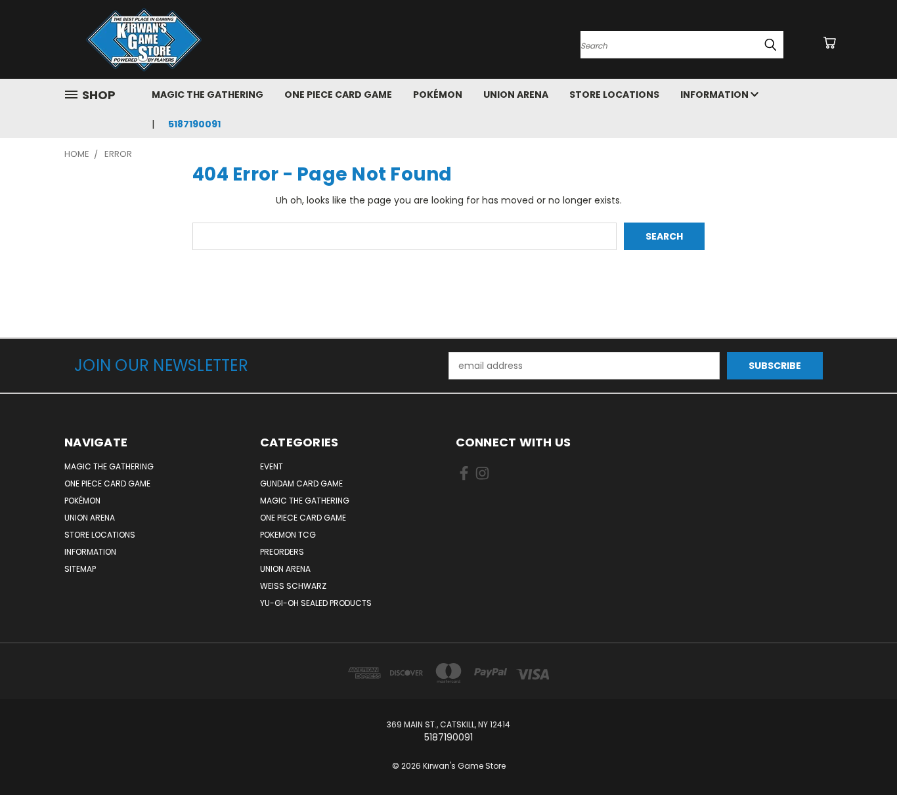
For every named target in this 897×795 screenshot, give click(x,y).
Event (271, 466)
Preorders (282, 551)
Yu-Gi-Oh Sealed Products (316, 603)
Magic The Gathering (207, 94)
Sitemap (80, 568)
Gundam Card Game (301, 483)
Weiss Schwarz (293, 585)
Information (715, 94)
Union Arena (515, 94)
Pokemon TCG (288, 534)
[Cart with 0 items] (829, 42)
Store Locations (614, 94)
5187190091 (194, 124)
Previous (862, 754)
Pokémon (437, 94)
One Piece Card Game (338, 94)
